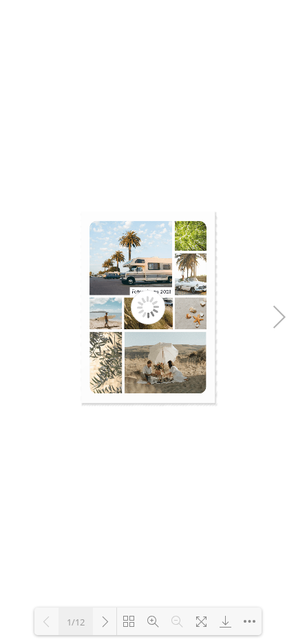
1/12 (76, 622)
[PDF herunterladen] (225, 621)
